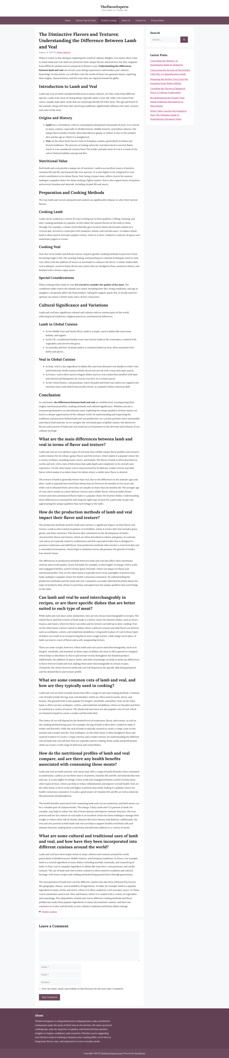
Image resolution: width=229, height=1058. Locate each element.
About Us (126, 20)
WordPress (140, 1053)
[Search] (184, 40)
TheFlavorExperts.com (111, 1053)
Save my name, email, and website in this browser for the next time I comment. (83, 988)
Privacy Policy (157, 20)
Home (68, 20)
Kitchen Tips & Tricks (86, 20)
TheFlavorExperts (114, 7)
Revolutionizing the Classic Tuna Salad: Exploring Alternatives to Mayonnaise (167, 101)
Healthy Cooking (108, 20)
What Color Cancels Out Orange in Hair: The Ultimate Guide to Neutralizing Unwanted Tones (168, 115)
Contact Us (140, 20)
